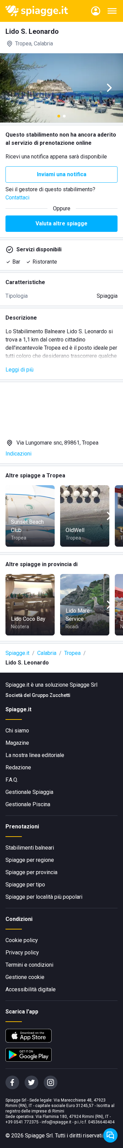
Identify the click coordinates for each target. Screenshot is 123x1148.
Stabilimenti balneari (29, 847)
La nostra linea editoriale (34, 755)
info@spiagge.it (56, 1122)
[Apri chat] (110, 1135)
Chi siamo (17, 730)
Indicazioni (18, 453)
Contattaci (17, 197)
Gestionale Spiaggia (29, 792)
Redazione (18, 767)
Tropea (72, 653)
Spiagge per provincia (31, 872)
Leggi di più (19, 369)
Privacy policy (22, 952)
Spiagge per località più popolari (43, 897)
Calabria (46, 653)
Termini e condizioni (29, 965)
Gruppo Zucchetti (51, 695)
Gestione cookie (24, 977)
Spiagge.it (17, 653)
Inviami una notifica (61, 174)
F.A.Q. (11, 779)
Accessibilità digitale (30, 989)
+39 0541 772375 (22, 1122)
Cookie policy (21, 940)
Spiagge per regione (29, 860)
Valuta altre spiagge (61, 223)
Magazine (17, 743)
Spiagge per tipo (25, 884)
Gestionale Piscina (27, 804)
